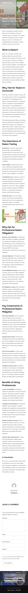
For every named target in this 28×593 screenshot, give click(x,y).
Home (14, 24)
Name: (4, 534)
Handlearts (7, 24)
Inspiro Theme (10, 590)
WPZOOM (18, 590)
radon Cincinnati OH (7, 239)
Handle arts (7, 3)
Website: (4, 549)
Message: (4, 518)
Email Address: (6, 541)
